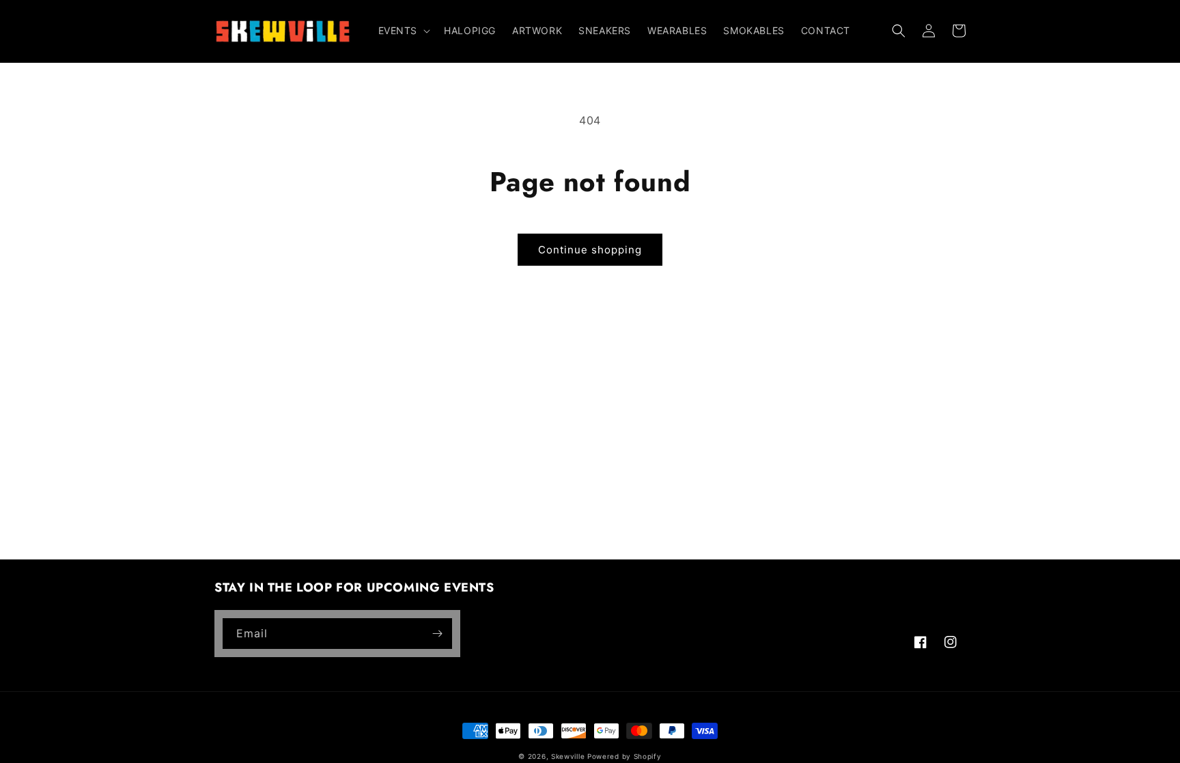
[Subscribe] (437, 633)
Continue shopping (590, 249)
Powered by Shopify (624, 756)
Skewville (568, 756)
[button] (403, 30)
